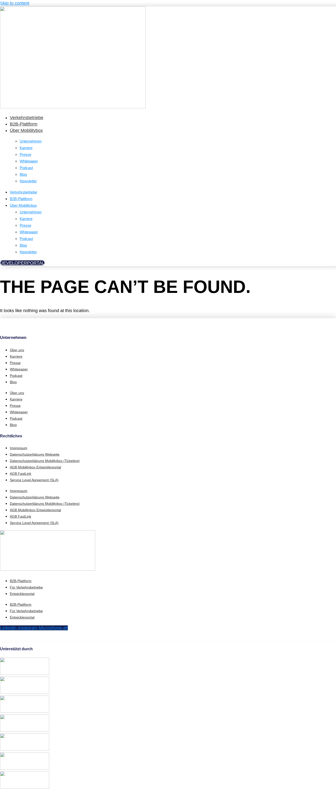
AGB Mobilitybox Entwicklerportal (35, 467)
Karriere (26, 148)
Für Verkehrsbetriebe (26, 587)
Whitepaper (29, 161)
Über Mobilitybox (26, 130)
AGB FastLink (20, 474)
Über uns (17, 350)
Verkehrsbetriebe (26, 117)
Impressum (18, 448)
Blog (23, 174)
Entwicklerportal (22, 594)
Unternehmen (31, 141)
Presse (25, 154)
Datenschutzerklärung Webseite (35, 454)
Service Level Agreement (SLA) (34, 480)
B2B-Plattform (23, 124)
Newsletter (28, 181)
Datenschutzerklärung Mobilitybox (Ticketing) (45, 461)
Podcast (26, 168)
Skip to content (14, 3)
